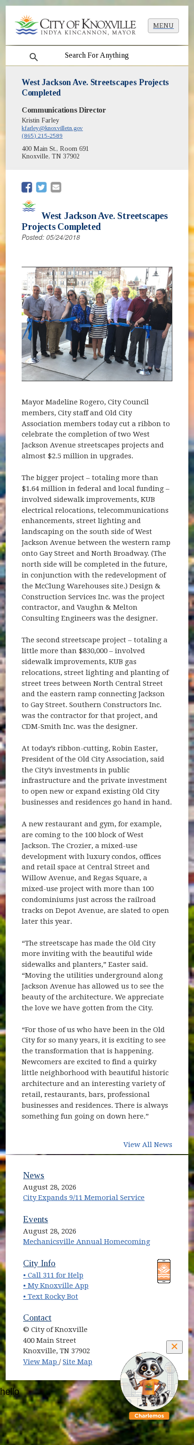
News (33, 1175)
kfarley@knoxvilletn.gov (52, 127)
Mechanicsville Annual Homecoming (86, 1241)
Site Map (77, 1361)
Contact (37, 1317)
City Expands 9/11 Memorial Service (84, 1197)
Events (35, 1219)
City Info (39, 1263)
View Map (41, 1361)
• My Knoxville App (56, 1285)
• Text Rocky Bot (50, 1296)
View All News (147, 1144)
